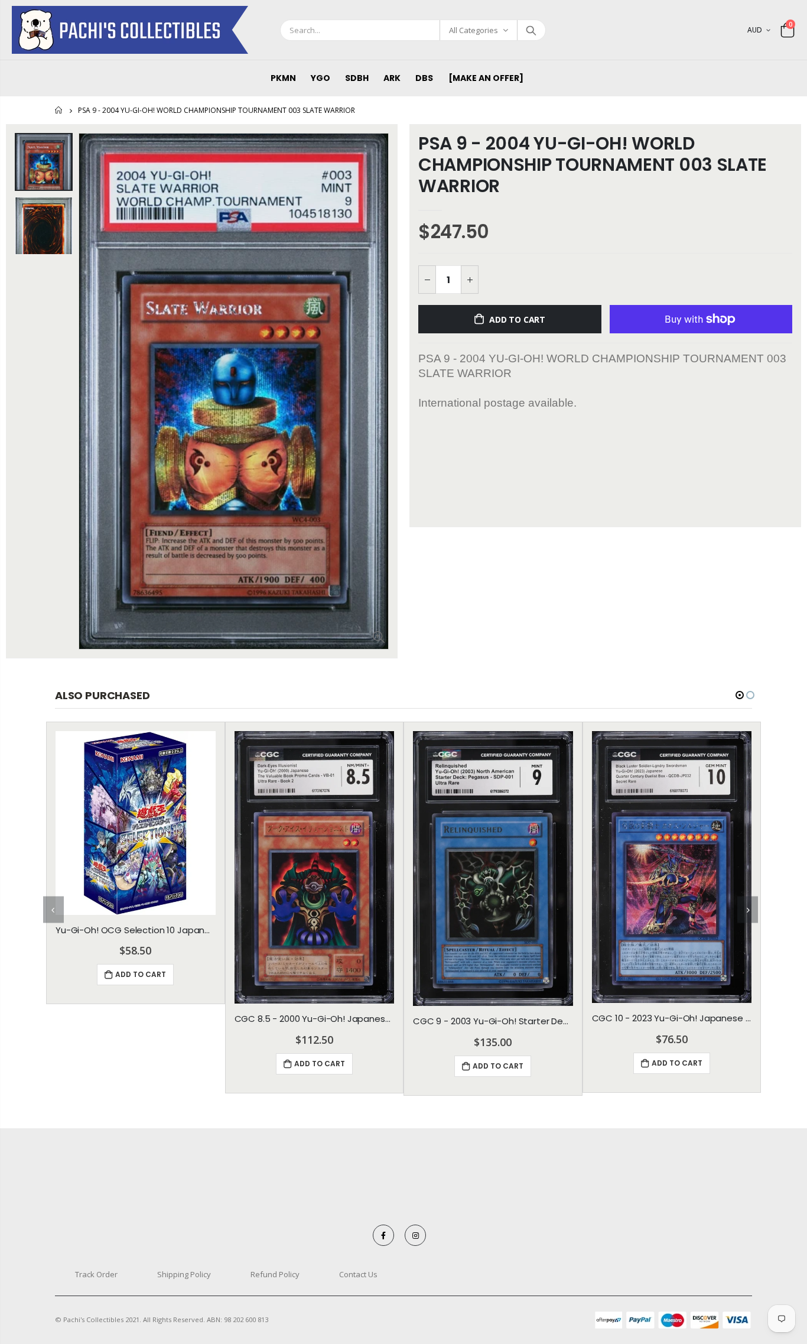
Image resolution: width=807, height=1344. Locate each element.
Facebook (383, 1235)
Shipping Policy (184, 1274)
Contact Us (358, 1274)
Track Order (96, 1274)
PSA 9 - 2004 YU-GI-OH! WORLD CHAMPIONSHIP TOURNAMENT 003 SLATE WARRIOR (592, 165)
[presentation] (53, 910)
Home (59, 110)
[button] (739, 695)
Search (531, 30)
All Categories (473, 30)
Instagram (415, 1235)
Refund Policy (275, 1274)
